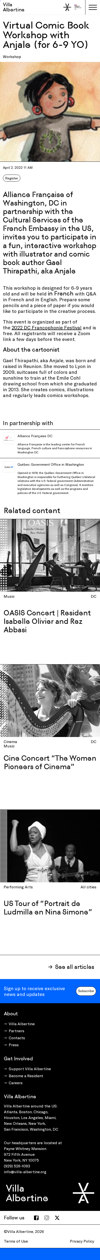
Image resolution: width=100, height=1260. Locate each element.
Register (11, 178)
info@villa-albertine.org (25, 1171)
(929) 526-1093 (17, 1166)
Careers (16, 1082)
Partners (16, 1030)
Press (14, 1044)
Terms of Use (16, 1241)
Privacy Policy (82, 1241)
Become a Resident (26, 1075)
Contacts (17, 1037)
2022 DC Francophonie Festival (47, 327)
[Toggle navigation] (92, 7)
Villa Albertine (14, 7)
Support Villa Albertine (30, 1068)
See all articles (74, 966)
